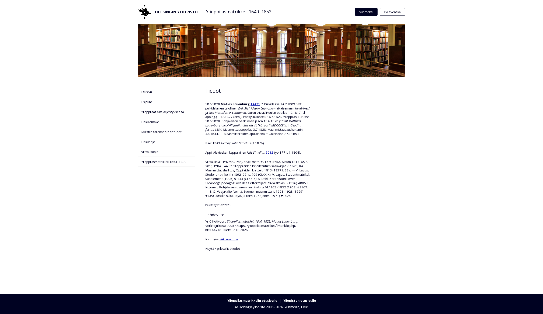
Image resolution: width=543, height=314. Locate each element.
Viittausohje (149, 152)
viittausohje (229, 239)
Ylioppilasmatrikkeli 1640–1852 (239, 12)
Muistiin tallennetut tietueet (161, 132)
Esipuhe (147, 102)
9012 (269, 152)
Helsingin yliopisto (176, 11)
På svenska (392, 12)
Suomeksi (366, 12)
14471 (255, 104)
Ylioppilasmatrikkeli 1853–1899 (163, 162)
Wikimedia (292, 307)
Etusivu (146, 92)
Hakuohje (148, 142)
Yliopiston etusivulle (299, 300)
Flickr (304, 307)
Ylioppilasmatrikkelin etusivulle (252, 300)
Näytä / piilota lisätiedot (222, 248)
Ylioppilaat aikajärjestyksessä (162, 112)
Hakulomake (150, 122)
